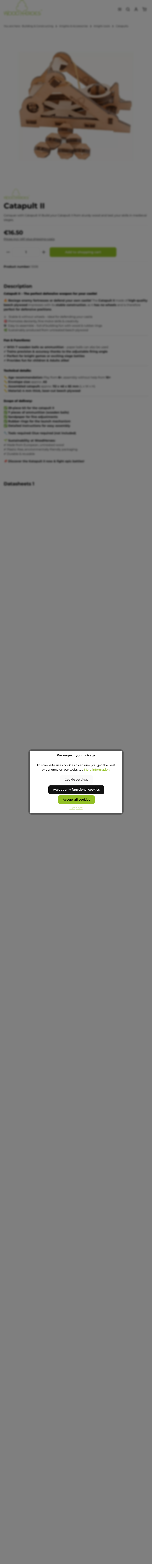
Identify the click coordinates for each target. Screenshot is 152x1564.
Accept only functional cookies (76, 789)
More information (97, 769)
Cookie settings (76, 779)
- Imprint (76, 808)
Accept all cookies (76, 799)
